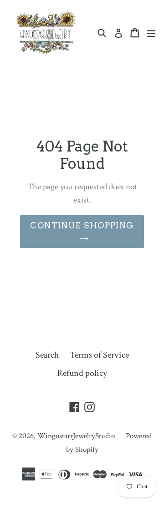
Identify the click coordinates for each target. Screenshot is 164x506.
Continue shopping (81, 225)
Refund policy (82, 373)
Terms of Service (99, 355)
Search (47, 355)
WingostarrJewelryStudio (76, 436)
